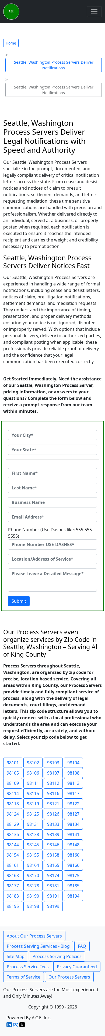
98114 (13, 793)
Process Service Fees (28, 967)
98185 (73, 886)
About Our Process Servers (34, 936)
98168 (13, 875)
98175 (73, 875)
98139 (53, 834)
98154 (13, 855)
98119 (33, 804)
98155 (33, 855)
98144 (13, 845)
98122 (73, 804)
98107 (53, 773)
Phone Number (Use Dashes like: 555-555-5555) (50, 533)
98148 (73, 845)
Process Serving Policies (57, 956)
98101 (13, 763)
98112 (53, 783)
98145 (33, 845)
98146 (53, 845)
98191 (53, 896)
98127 (73, 814)
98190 (33, 896)
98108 (73, 773)
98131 (33, 824)
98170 (33, 875)
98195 (13, 906)
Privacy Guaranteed (77, 967)
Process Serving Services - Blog (38, 946)
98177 (13, 886)
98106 (33, 773)
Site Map (15, 956)
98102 (33, 763)
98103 (53, 763)
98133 (53, 824)
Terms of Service (23, 977)
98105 (13, 773)
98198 (33, 906)
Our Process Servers (69, 977)
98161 (13, 865)
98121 (53, 804)
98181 (53, 886)
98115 (33, 793)
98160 (73, 855)
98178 (33, 886)
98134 (73, 824)
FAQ (82, 946)
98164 (33, 865)
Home (11, 43)
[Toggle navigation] (94, 11)
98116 (53, 793)
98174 (53, 875)
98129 (13, 824)
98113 (73, 783)
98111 (33, 783)
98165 (53, 865)
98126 (53, 814)
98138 (33, 834)
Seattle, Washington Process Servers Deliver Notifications (53, 65)
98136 (13, 834)
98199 (53, 906)
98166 (73, 865)
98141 (73, 834)
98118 (13, 804)
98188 (13, 896)
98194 (73, 896)
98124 (13, 814)
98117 (73, 793)
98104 (73, 763)
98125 (33, 814)
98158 (53, 855)
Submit (19, 601)
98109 (13, 783)
